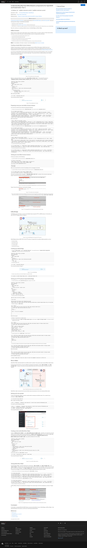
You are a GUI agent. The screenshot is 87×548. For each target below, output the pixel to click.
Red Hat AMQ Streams (37, 20)
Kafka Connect (14, 512)
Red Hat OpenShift (46, 20)
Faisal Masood (31, 12)
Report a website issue (47, 533)
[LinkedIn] (58, 523)
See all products (3, 535)
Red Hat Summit (41, 543)
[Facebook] (65, 523)
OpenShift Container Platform (22, 24)
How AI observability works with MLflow (62, 19)
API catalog (17, 533)
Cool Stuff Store (36, 543)
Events (31, 535)
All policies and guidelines (17, 546)
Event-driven (19, 14)
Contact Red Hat (20, 543)
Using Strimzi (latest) (15, 516)
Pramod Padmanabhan (24, 12)
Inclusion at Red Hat (30, 543)
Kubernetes (24, 14)
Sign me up (60, 537)
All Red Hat (81, 2)
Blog (30, 533)
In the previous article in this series (17, 20)
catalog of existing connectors (47, 49)
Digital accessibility (24, 546)
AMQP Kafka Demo (14, 515)
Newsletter (31, 536)
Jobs (10, 543)
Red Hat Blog (25, 543)
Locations (16, 543)
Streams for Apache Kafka (22, 16)
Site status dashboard (47, 535)
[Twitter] (62, 523)
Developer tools (18, 530)
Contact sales (46, 530)
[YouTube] (60, 523)
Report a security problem (47, 536)
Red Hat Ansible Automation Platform (6, 533)
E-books (31, 530)
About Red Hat (6, 543)
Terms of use (11, 546)
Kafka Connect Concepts (39, 42)
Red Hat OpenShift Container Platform (35, 16)
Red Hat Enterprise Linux (5, 530)
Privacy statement (7, 546)
